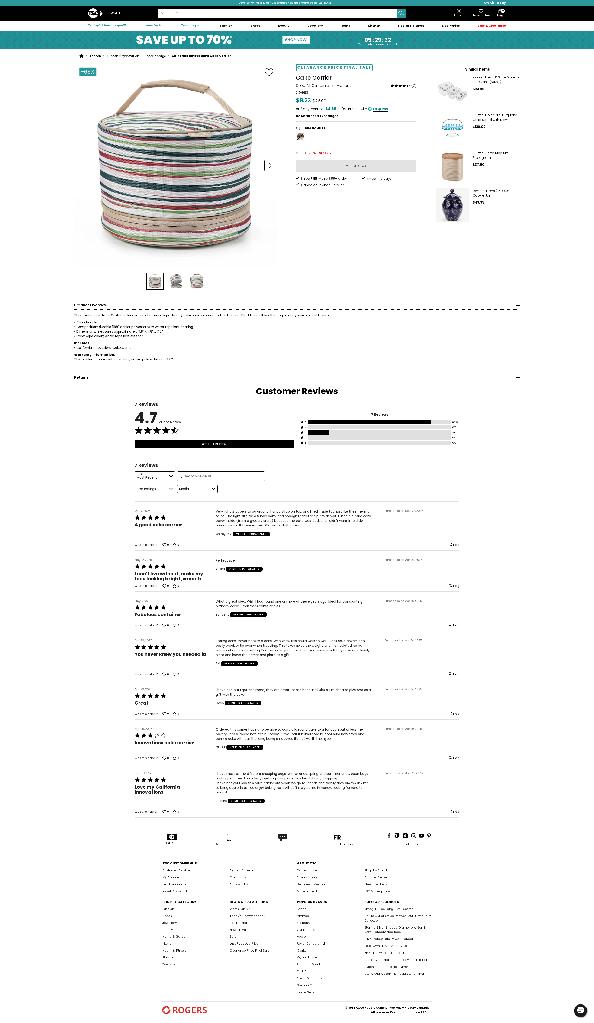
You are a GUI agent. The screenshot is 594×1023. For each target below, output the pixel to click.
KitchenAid (305, 923)
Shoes (167, 916)
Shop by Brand (375, 870)
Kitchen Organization (123, 56)
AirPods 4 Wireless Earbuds (384, 953)
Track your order (175, 884)
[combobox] (282, 13)
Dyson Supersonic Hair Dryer (386, 967)
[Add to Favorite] (269, 72)
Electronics (170, 957)
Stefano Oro (306, 985)
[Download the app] (229, 837)
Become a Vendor (311, 884)
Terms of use (307, 870)
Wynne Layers (307, 957)
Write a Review (214, 444)
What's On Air (240, 909)
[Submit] (401, 13)
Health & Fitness (174, 950)
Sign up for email (243, 870)
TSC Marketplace (377, 891)
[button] (118, 13)
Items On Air (153, 25)
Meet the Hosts (375, 884)
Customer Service (176, 870)
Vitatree (303, 916)
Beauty (167, 930)
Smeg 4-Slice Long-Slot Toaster (388, 909)
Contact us (238, 877)
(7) (413, 85)
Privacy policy (307, 877)
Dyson (302, 909)
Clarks (301, 950)
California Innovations (331, 85)
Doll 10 (302, 971)
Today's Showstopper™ (107, 25)
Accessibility (239, 884)
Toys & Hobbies (174, 964)
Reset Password (174, 891)
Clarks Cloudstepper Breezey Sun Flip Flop (396, 960)
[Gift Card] (171, 837)
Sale (233, 936)
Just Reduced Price (244, 943)
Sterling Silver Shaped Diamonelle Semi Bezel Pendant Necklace (394, 929)
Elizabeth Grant (308, 964)
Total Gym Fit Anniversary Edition (388, 946)
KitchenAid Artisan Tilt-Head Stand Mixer (394, 973)
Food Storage (155, 56)
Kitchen (95, 56)
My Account (171, 877)
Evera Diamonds (309, 978)
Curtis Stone (306, 930)
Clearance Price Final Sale (250, 950)
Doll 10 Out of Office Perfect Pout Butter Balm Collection (397, 918)
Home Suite (306, 992)
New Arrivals (239, 930)
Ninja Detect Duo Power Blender (388, 939)
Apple (301, 936)
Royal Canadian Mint (312, 943)
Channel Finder (375, 877)
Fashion (168, 909)
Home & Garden (174, 936)
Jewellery (169, 923)
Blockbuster (238, 923)
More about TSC (309, 891)
